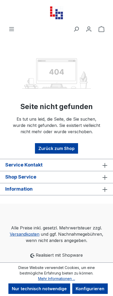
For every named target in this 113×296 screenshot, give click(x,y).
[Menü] (11, 29)
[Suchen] (76, 29)
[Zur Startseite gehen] (56, 12)
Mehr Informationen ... (56, 278)
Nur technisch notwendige (39, 288)
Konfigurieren (90, 288)
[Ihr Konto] (89, 29)
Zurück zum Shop (56, 148)
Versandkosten (24, 234)
